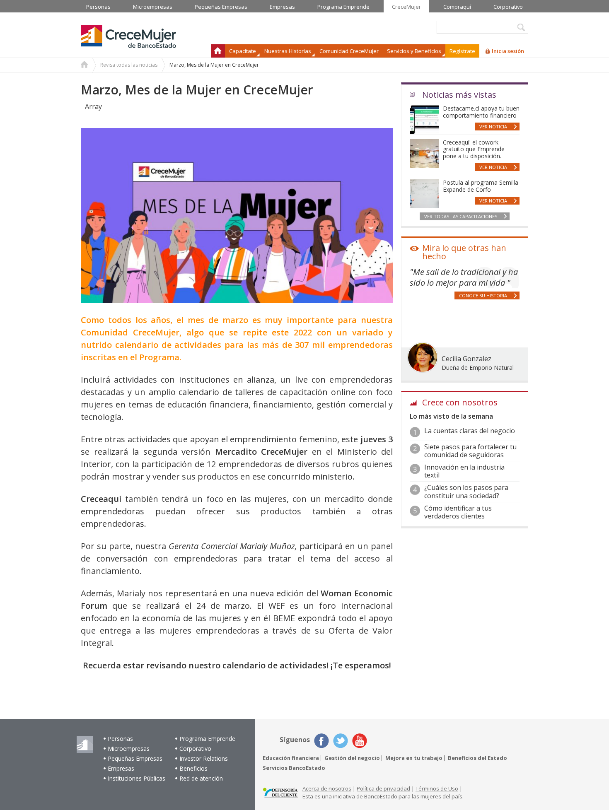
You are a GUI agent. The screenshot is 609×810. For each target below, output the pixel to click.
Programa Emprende (207, 738)
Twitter (340, 740)
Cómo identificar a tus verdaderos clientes (458, 512)
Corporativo (195, 748)
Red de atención (201, 778)
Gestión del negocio (352, 758)
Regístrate (462, 51)
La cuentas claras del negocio (469, 430)
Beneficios (193, 768)
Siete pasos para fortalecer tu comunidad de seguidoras (470, 450)
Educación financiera (291, 758)
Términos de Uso (437, 788)
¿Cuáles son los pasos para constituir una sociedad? (466, 491)
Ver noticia (493, 126)
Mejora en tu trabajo (413, 758)
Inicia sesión (508, 51)
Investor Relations (203, 758)
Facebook (321, 740)
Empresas (121, 768)
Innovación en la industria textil (464, 471)
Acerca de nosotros (326, 788)
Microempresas (129, 748)
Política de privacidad (383, 788)
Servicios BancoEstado (294, 768)
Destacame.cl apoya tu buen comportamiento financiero (481, 111)
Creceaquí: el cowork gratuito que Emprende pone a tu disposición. (474, 149)
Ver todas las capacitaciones (460, 216)
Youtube (359, 740)
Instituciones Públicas (136, 778)
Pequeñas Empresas (135, 758)
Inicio (218, 51)
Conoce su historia (483, 295)
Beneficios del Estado (477, 758)
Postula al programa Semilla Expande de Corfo (480, 185)
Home (84, 65)
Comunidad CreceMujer (349, 51)
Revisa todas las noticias (128, 64)
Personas (120, 738)
